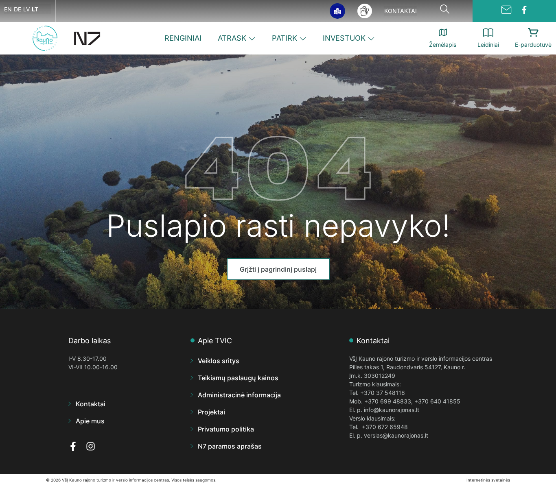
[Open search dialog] (445, 11)
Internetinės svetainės (488, 479)
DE (17, 9)
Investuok (344, 38)
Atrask (232, 38)
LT (35, 9)
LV (26, 9)
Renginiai (182, 38)
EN (8, 9)
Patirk (284, 38)
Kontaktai (400, 10)
